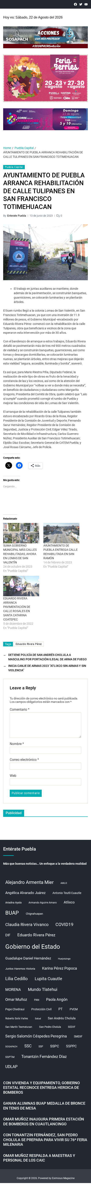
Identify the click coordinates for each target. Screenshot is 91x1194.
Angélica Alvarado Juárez (25, 893)
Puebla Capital (14, 167)
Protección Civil (41, 1009)
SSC (28, 1046)
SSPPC (71, 1046)
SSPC (54, 1046)
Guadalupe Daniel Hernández (28, 958)
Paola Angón (57, 999)
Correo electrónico (24, 760)
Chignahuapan (34, 913)
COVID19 (64, 924)
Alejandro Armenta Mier (29, 882)
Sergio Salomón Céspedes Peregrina (36, 1036)
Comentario (19, 710)
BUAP (12, 913)
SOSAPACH (11, 1046)
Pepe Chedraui (14, 1009)
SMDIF (78, 1036)
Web (13, 776)
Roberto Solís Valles (16, 1018)
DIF (7, 935)
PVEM (74, 1009)
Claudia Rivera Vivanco (26, 924)
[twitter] (81, 4)
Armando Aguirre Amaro (43, 902)
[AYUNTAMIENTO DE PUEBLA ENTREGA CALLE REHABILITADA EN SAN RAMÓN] (61, 533)
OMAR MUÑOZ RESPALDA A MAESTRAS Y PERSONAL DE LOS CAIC (39, 1158)
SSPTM (9, 1057)
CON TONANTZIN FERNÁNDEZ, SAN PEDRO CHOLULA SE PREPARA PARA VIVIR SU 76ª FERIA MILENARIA (45, 1140)
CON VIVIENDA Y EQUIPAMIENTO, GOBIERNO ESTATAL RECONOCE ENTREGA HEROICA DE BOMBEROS (41, 1088)
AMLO (64, 883)
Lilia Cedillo (16, 978)
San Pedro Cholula (50, 1026)
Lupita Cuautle (48, 978)
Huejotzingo (64, 958)
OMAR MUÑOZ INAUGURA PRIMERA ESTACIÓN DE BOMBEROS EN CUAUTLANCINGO (43, 1121)
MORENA (13, 990)
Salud (38, 1018)
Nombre (17, 744)
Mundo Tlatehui (42, 989)
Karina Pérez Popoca (59, 968)
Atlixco (69, 902)
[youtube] (86, 4)
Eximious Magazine (63, 1178)
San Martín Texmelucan (18, 1026)
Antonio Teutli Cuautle (66, 893)
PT (60, 1009)
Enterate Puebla (16, 215)
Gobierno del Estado (32, 946)
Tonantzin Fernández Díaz (44, 1056)
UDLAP (11, 1066)
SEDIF (71, 1026)
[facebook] (75, 4)
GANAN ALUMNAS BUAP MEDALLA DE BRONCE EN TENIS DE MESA (44, 1105)
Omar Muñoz (16, 999)
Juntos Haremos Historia (20, 968)
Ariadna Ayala (13, 902)
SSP (41, 1046)
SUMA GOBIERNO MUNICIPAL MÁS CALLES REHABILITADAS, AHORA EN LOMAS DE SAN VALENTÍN (20, 554)
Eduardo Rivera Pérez (29, 644)
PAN (36, 999)
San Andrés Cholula (62, 1018)
